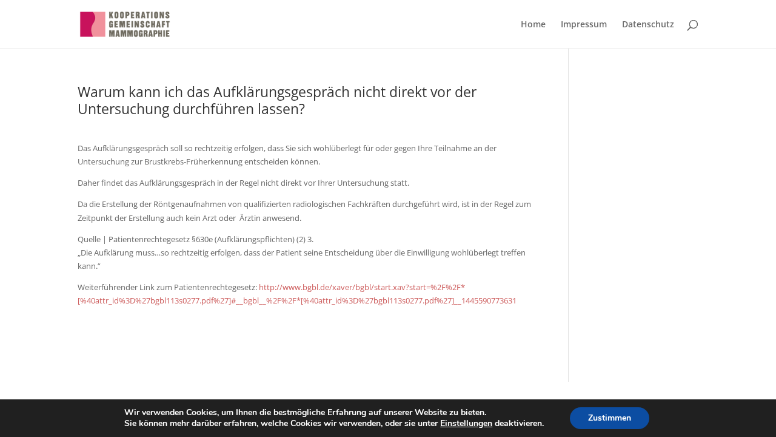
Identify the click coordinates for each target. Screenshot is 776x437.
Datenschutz (648, 25)
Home (533, 25)
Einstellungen (466, 423)
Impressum (584, 25)
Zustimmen (609, 418)
